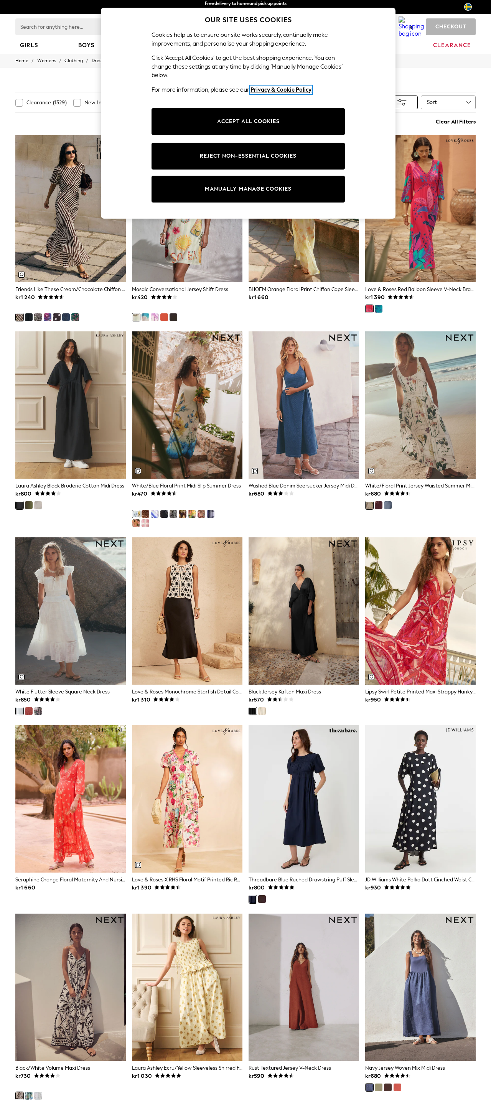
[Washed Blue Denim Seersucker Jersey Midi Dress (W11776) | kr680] (304, 405)
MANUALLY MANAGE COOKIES (248, 189)
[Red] (369, 309)
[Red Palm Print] (201, 514)
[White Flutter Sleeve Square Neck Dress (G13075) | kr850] (70, 611)
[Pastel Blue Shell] (38, 1096)
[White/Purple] (154, 317)
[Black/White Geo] (38, 317)
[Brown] (262, 899)
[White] (38, 505)
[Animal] (145, 514)
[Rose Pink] (29, 711)
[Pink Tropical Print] (136, 523)
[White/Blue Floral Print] (136, 514)
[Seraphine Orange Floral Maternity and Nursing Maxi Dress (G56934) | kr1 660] (70, 799)
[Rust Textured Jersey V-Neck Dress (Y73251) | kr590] (304, 987)
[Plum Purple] (378, 505)
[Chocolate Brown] (173, 317)
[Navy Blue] (388, 505)
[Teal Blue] (378, 309)
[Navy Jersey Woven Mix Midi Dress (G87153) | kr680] (420, 987)
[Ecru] (262, 711)
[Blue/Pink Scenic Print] (145, 317)
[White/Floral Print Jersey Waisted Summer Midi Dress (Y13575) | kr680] (420, 405)
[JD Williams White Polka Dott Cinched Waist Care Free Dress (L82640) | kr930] (420, 799)
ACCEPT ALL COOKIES (248, 121)
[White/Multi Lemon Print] (192, 514)
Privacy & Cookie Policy (280, 89)
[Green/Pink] (75, 317)
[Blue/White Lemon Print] (29, 1096)
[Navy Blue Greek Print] (210, 514)
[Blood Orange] (164, 317)
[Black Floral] (29, 317)
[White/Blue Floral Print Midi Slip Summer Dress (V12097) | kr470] (187, 405)
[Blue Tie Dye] (154, 514)
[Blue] (253, 899)
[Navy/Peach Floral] (38, 711)
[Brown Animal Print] (173, 514)
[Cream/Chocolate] (19, 317)
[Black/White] (57, 317)
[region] (248, 113)
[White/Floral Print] (369, 505)
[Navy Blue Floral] (47, 317)
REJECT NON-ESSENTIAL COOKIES (248, 156)
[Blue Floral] (66, 317)
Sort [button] (432, 102)
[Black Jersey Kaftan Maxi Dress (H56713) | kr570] (304, 611)
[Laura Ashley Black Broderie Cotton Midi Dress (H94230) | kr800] (70, 405)
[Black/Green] (164, 514)
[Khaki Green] (29, 505)
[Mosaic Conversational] (136, 317)
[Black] (19, 505)
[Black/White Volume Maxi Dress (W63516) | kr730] (70, 987)
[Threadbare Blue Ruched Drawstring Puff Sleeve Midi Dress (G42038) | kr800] (304, 799)
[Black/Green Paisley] (182, 514)
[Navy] (369, 1087)
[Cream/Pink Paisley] (145, 523)
